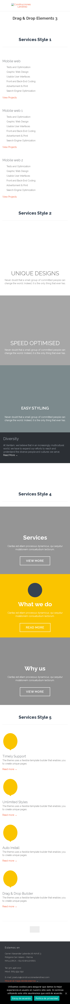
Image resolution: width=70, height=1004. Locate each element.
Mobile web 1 (12, 111)
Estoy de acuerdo (21, 998)
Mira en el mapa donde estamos (20, 981)
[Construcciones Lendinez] (37, 5)
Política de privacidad (47, 998)
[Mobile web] (35, 55)
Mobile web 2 (12, 160)
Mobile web (11, 61)
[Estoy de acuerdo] (66, 993)
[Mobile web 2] (35, 154)
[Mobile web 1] (35, 105)
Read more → (9, 769)
